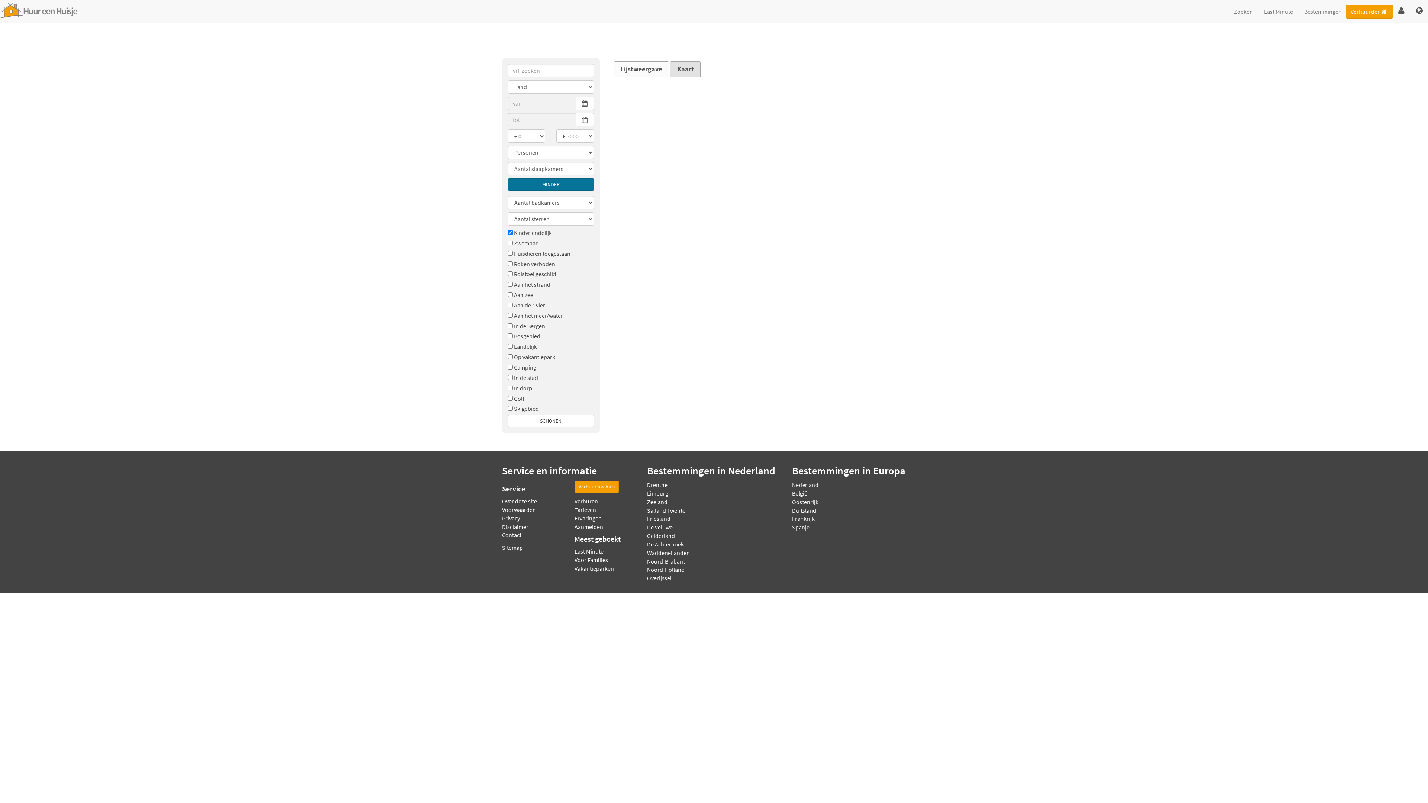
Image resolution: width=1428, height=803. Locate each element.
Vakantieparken (594, 568)
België (799, 493)
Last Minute (1278, 11)
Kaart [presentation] (685, 69)
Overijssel (659, 578)
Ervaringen (588, 518)
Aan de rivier (529, 305)
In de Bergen (529, 326)
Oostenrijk (805, 502)
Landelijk (525, 346)
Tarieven (585, 509)
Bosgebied (527, 336)
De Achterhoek (665, 544)
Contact (511, 535)
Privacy (511, 518)
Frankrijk (803, 518)
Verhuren (586, 501)
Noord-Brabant (666, 561)
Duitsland (804, 510)
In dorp (523, 388)
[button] (1401, 11)
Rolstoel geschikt (535, 274)
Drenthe (657, 484)
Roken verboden (534, 264)
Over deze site (519, 501)
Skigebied (526, 408)
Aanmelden (589, 527)
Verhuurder (1365, 11)
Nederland (805, 484)
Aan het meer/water (538, 315)
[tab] (641, 69)
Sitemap (512, 547)
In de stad (526, 377)
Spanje (801, 527)
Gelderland (661, 535)
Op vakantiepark (534, 357)
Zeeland (657, 502)
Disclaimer (515, 527)
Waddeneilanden (668, 553)
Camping (525, 367)
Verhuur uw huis (597, 486)
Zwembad (526, 243)
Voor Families (591, 560)
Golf (519, 398)
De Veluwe (660, 527)
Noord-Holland (666, 569)
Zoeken (1243, 11)
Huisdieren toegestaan (542, 253)
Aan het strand (532, 284)
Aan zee (523, 295)
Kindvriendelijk (533, 232)
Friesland (658, 518)
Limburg (657, 493)
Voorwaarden (519, 509)
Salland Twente (666, 510)
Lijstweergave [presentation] (641, 69)
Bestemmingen (1323, 11)
